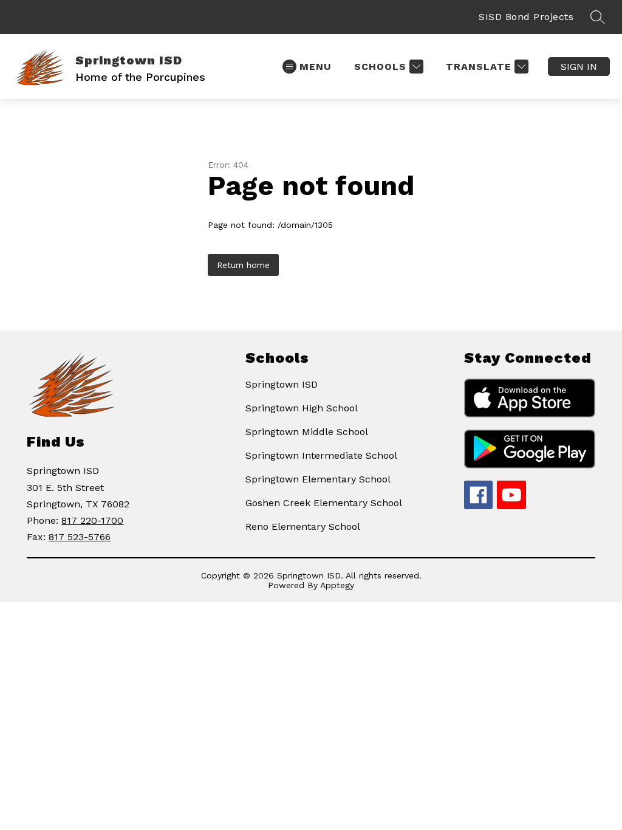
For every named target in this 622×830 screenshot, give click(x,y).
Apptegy (337, 585)
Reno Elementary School (302, 526)
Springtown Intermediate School (321, 455)
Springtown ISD (281, 384)
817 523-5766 (80, 537)
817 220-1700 (92, 520)
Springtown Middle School (306, 431)
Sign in (579, 66)
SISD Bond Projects (526, 16)
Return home (243, 265)
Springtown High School (301, 408)
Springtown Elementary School (318, 479)
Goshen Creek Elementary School (323, 503)
